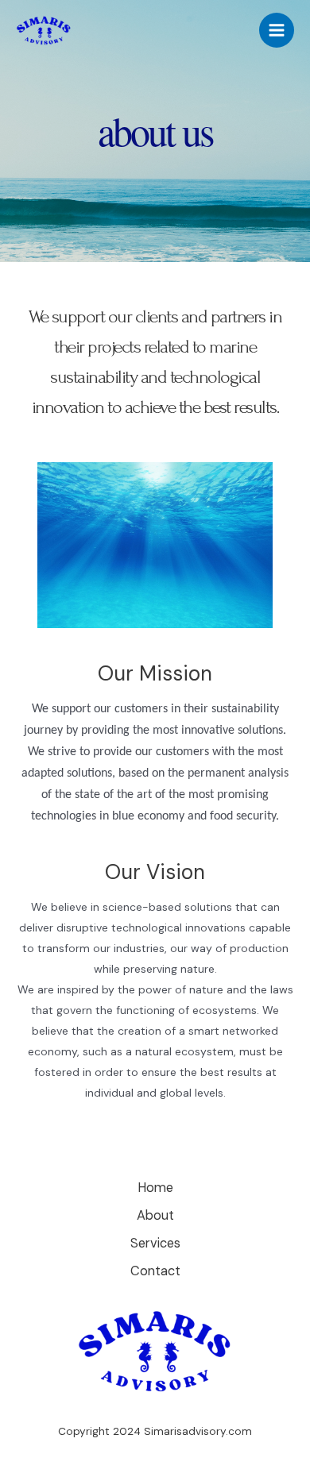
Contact (155, 1271)
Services (155, 1243)
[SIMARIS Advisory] (44, 30)
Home (155, 1187)
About (155, 1215)
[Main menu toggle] (276, 30)
